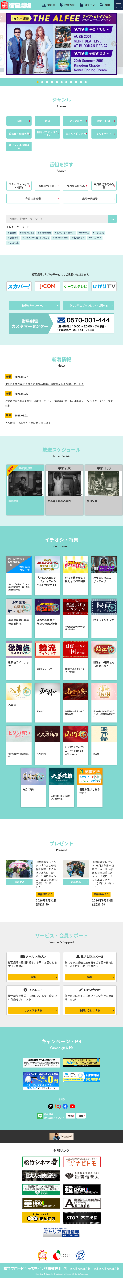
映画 (19, 121)
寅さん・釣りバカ (76, 134)
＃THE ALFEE (27, 232)
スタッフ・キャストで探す (19, 185)
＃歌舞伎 (11, 232)
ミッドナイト (104, 134)
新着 (8, 376)
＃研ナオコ (83, 232)
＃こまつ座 (13, 242)
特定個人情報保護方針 (106, 1268)
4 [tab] (51, 82)
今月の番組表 (33, 198)
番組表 (51, 5)
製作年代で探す (47, 186)
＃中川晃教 (98, 232)
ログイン (89, 5)
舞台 (81, 1115)
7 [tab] (66, 82)
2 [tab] (42, 82)
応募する (19, 882)
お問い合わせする (90, 1010)
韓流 (47, 121)
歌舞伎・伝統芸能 (19, 134)
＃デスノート (95, 237)
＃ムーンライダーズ (64, 232)
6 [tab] (61, 82)
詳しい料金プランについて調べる (89, 305)
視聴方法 (69, 5)
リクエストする (33, 1010)
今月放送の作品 (76, 186)
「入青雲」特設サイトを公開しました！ (28, 422)
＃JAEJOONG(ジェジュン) (35, 237)
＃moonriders (44, 232)
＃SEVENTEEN (60, 237)
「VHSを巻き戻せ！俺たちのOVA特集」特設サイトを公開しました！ (44, 384)
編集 (33, 977)
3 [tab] (47, 82)
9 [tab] (76, 82)
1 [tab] (37, 82)
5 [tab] (56, 82)
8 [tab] (71, 82)
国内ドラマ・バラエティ (47, 133)
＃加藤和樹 (13, 237)
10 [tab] (80, 82)
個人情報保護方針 (80, 1268)
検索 (107, 5)
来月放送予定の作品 (104, 185)
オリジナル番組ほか (19, 146)
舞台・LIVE (104, 121)
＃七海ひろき (78, 237)
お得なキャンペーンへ (34, 305)
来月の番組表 (90, 198)
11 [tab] (85, 82)
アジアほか (75, 121)
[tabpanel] (61, 44)
